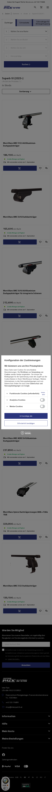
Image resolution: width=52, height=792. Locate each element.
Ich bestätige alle (26, 415)
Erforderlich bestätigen (26, 423)
